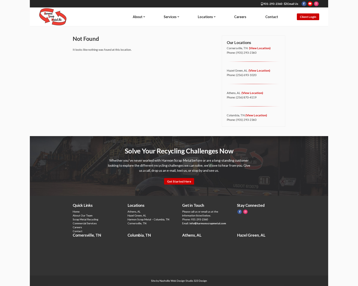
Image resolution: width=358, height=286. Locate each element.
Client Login (308, 16)
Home (76, 211)
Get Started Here (179, 181)
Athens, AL (134, 211)
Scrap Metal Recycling (85, 219)
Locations (205, 17)
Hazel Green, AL (137, 215)
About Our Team (82, 215)
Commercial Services (85, 223)
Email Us (292, 3)
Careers (240, 17)
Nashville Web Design (172, 280)
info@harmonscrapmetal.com (207, 223)
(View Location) (260, 48)
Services (170, 17)
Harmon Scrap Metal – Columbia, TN (148, 219)
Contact (271, 17)
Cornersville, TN (137, 223)
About (137, 17)
